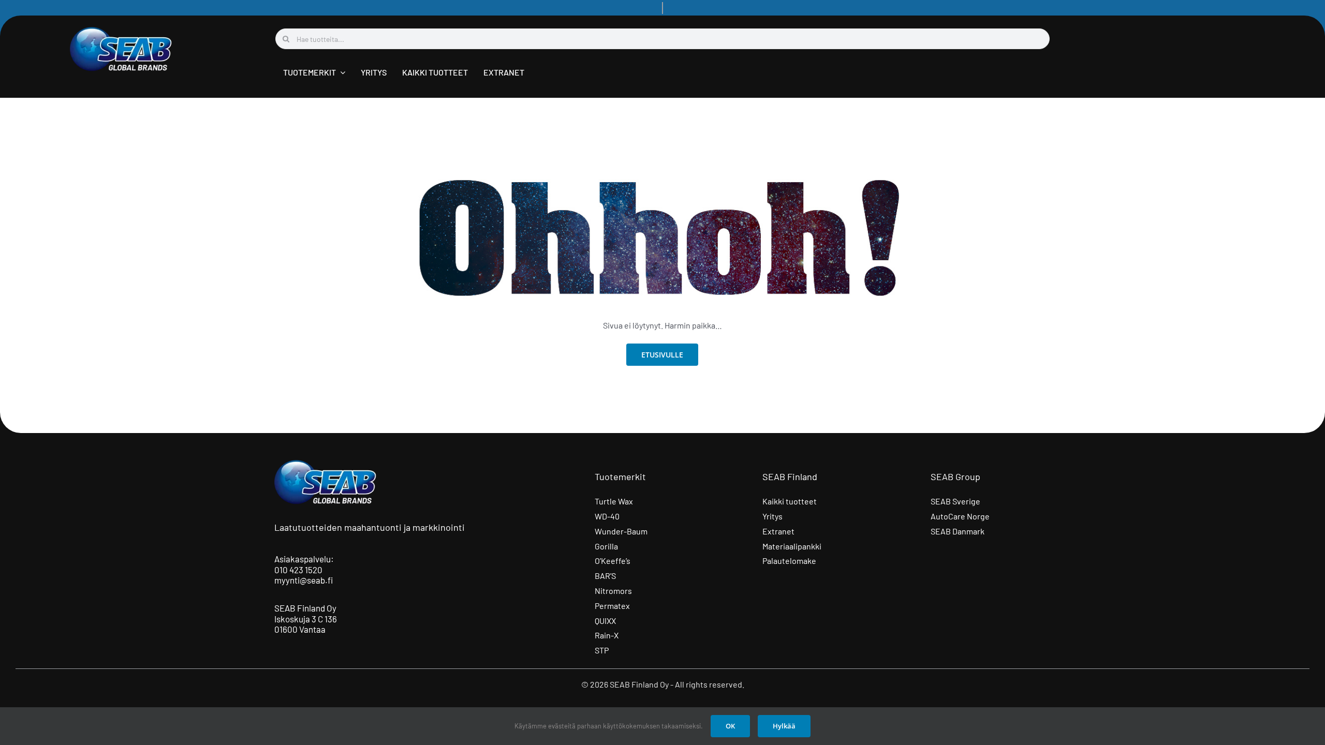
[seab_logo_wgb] (121, 30)
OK (730, 726)
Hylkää (784, 726)
